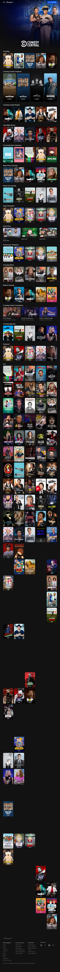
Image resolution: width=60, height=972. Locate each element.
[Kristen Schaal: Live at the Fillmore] (52, 695)
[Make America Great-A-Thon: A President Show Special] (30, 728)
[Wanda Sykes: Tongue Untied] (30, 921)
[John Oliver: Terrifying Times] (8, 679)
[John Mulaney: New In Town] (41, 663)
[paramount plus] (9, 2)
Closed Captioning (32, 946)
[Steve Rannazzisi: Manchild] (30, 857)
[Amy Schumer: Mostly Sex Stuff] (52, 389)
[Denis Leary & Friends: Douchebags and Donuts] (30, 550)
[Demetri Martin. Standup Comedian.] (19, 550)
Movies (4, 948)
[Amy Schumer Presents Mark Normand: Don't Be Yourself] (19, 389)
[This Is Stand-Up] (8, 889)
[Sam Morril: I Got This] (41, 841)
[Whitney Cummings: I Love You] (41, 921)
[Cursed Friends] (30, 518)
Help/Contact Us (31, 944)
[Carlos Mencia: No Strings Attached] (19, 454)
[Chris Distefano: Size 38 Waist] (41, 454)
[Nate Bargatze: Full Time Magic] (8, 760)
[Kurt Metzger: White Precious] (30, 712)
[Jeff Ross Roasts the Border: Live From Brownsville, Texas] (8, 647)
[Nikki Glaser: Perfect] (8, 776)
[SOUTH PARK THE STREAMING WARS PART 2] (52, 825)
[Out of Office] (41, 776)
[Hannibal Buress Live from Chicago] (19, 599)
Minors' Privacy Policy (20, 951)
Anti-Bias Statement (32, 953)
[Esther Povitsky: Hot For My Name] (52, 566)
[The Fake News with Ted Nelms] (30, 583)
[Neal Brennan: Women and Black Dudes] (30, 760)
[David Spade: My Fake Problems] (52, 534)
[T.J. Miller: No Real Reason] (52, 857)
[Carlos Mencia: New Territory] (8, 454)
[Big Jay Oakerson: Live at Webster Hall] (30, 421)
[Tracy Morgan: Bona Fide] (52, 889)
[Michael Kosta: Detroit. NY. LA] (8, 744)
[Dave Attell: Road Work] (41, 534)
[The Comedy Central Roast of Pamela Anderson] (8, 502)
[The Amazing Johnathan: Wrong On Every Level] (8, 389)
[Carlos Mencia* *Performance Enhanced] (52, 437)
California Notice (19, 953)
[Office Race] (30, 776)
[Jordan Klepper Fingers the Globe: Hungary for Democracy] (30, 679)
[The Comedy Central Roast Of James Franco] (41, 486)
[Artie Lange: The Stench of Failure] (41, 405)
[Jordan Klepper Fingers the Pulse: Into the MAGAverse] (52, 679)
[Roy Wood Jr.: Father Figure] (41, 808)
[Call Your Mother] (41, 437)
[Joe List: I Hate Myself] (19, 663)
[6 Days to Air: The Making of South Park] (8, 373)
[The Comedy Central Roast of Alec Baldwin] (30, 470)
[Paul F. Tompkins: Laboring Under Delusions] (19, 792)
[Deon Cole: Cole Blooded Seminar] (41, 550)
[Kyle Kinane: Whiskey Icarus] (8, 728)
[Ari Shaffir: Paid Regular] (30, 405)
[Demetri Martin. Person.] (8, 550)
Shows (4, 946)
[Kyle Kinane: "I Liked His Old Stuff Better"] (41, 712)
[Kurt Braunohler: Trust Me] (19, 712)
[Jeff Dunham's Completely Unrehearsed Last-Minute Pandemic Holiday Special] (8, 631)
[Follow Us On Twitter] (45, 945)
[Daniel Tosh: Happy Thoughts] (30, 534)
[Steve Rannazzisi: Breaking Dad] (19, 857)
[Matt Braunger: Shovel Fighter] (52, 728)
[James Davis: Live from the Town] (30, 615)
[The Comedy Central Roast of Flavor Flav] (30, 486)
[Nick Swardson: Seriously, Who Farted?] (41, 760)
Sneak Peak (5, 958)
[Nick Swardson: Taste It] (52, 760)
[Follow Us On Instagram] (53, 945)
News (4, 956)
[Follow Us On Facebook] (41, 945)
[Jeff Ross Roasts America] (30, 631)
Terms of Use (18, 944)
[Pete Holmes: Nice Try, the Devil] (41, 792)
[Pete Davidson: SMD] (30, 792)
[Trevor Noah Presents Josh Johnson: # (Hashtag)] (30, 905)
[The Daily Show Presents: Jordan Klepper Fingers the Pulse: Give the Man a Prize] (41, 873)
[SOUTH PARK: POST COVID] (41, 825)
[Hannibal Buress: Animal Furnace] (8, 599)
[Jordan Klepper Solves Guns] (19, 679)
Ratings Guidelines (32, 948)
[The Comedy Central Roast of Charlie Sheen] (8, 486)
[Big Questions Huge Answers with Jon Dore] (41, 421)
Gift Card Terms (19, 946)
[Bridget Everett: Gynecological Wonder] (8, 437)
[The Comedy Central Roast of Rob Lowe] (19, 502)
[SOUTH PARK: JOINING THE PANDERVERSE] (8, 841)
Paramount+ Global (7, 960)
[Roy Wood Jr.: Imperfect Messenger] (52, 808)
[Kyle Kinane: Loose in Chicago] (52, 712)
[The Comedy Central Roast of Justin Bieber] (52, 486)
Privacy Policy (18, 948)
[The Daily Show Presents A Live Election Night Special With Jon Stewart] (8, 534)
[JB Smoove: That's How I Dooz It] (19, 615)
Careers (29, 950)
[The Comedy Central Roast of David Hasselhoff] (19, 486)
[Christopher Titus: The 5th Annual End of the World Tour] (8, 470)
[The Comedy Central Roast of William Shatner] (30, 502)
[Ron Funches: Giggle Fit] (30, 808)
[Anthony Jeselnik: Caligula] (19, 405)
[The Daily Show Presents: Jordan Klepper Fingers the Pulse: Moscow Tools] (8, 695)
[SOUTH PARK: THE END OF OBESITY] (30, 841)
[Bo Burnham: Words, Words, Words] (52, 421)
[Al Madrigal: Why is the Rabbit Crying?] (41, 373)
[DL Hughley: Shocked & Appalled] (41, 518)
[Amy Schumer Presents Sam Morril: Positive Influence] (41, 389)
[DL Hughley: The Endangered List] (52, 518)
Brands (4, 955)
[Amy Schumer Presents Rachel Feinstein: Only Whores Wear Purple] (30, 389)
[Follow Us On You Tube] (49, 945)
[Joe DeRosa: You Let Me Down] (8, 663)
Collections (5, 950)
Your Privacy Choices (20, 950)
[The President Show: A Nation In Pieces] (52, 792)
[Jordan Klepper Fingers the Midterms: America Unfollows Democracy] (41, 679)
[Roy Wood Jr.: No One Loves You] (8, 825)
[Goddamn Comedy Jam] (41, 583)
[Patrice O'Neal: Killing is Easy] (8, 792)
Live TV (4, 951)
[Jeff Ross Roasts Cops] (41, 631)
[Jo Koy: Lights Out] (52, 647)
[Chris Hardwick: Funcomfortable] (52, 454)
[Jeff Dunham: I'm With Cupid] (52, 615)
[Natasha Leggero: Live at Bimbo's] (52, 744)
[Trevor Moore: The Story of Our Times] (19, 905)
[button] (4, 2)
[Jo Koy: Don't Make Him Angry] (41, 647)
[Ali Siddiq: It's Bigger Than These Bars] (52, 373)
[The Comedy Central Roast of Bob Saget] (41, 470)
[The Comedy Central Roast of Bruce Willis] (52, 470)
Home (4, 944)
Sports (4, 953)
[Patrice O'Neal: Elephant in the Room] (52, 776)
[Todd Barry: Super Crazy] (30, 889)
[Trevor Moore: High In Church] (8, 905)
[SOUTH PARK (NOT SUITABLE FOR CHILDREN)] (19, 841)
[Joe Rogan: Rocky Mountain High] (30, 663)
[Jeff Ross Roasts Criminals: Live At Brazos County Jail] (52, 631)
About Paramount (32, 951)
